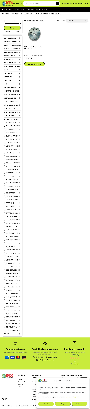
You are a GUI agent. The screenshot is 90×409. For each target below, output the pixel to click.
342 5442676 (52, 357)
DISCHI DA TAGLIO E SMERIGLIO (33, 56)
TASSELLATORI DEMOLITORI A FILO (13, 163)
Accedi (66, 3)
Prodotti (19, 3)
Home (3, 13)
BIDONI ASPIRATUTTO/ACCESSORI (13, 179)
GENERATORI (10, 193)
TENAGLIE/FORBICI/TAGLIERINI (13, 324)
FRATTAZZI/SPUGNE (13, 283)
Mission (20, 386)
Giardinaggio (31, 9)
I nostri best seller (7, 9)
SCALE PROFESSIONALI (13, 236)
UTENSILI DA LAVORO (18, 13)
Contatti (20, 379)
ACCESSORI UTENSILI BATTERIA (13, 253)
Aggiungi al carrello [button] (34, 64)
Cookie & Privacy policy (72, 397)
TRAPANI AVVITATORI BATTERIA (13, 273)
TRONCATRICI (11, 206)
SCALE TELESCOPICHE (13, 240)
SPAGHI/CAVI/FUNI (13, 223)
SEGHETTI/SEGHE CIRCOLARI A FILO (13, 156)
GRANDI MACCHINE (13, 173)
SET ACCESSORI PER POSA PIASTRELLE (13, 133)
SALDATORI (10, 153)
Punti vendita (21, 382)
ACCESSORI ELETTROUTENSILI (13, 139)
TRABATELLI (10, 246)
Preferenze (79, 404)
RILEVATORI (10, 263)
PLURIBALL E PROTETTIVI (13, 220)
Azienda (20, 384)
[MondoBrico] (7, 3)
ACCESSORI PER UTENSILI (33, 13)
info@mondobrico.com (46, 360)
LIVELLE (9, 290)
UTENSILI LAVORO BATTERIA (13, 250)
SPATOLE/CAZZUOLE (13, 310)
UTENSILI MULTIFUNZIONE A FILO (13, 169)
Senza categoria (10, 101)
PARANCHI (10, 203)
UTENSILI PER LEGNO (13, 330)
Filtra (12, 28)
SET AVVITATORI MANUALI (13, 307)
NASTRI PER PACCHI (13, 216)
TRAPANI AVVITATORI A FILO (13, 166)
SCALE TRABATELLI (13, 230)
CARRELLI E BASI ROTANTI (13, 213)
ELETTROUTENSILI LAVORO (13, 136)
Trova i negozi (78, 3)
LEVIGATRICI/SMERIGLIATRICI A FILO (13, 143)
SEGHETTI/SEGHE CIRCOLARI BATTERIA (13, 267)
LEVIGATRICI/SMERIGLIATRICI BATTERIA (13, 256)
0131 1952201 (40, 357)
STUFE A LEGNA (9, 109)
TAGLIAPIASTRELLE (13, 320)
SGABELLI (9, 243)
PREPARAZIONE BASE (11, 91)
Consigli (23, 9)
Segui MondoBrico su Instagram (6, 399)
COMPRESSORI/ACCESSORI (13, 186)
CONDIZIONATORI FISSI (12, 66)
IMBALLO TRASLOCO (13, 210)
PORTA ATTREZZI (12, 300)
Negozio (8, 13)
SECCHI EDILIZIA (12, 303)
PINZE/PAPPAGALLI (13, 293)
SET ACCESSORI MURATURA (13, 129)
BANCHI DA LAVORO (13, 280)
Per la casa (39, 9)
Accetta (46, 404)
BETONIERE (10, 176)
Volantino (16, 9)
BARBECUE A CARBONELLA (12, 45)
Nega (62, 404)
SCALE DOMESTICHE (13, 233)
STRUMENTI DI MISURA (13, 317)
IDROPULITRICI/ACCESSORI (13, 196)
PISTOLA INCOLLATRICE (13, 149)
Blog (45, 9)
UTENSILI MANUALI (13, 277)
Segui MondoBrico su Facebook (3, 399)
